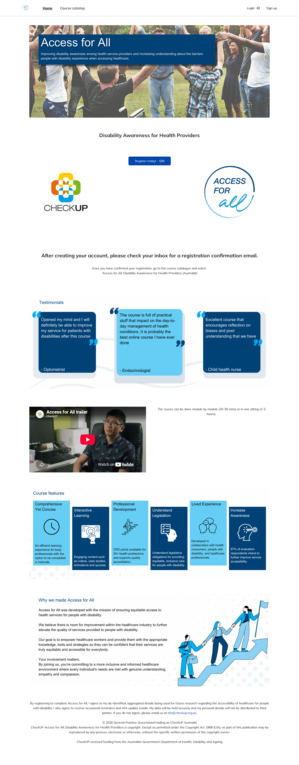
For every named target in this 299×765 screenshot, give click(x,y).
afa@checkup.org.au (182, 713)
